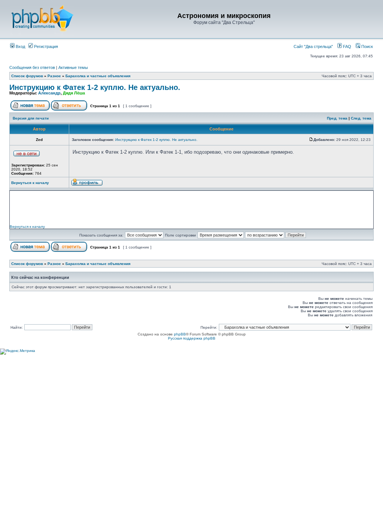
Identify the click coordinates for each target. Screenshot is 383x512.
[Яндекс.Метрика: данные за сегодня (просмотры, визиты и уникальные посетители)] (17, 352)
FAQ (346, 46)
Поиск (366, 46)
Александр (49, 93)
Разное (54, 76)
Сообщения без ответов (32, 67)
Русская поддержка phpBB (191, 338)
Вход (20, 46)
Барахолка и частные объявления (98, 76)
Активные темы (73, 67)
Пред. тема (337, 118)
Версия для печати (31, 118)
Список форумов (27, 76)
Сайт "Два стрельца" (315, 46)
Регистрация (45, 46)
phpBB (180, 334)
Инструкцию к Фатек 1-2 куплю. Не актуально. (94, 87)
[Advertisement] (191, 208)
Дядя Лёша (74, 93)
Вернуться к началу (30, 183)
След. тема (361, 118)
